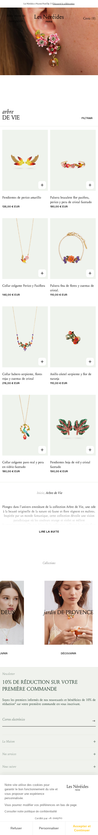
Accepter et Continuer (82, 828)
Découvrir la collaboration (64, 4)
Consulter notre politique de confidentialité (31, 811)
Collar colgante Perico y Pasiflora (23, 286)
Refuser (16, 828)
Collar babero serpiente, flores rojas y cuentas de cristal (22, 376)
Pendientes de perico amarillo (21, 197)
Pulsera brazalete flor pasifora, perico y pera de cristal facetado (71, 200)
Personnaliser (49, 828)
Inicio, (41, 493)
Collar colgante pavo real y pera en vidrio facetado (23, 464)
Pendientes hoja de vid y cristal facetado (70, 464)
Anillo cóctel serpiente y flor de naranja (70, 376)
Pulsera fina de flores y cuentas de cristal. (72, 288)
